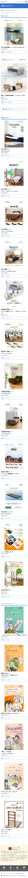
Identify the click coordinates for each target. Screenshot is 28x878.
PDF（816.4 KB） (7, 518)
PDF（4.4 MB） (6, 596)
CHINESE (17, 873)
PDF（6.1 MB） (6, 556)
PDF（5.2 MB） (6, 275)
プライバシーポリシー (11, 873)
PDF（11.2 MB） (6, 679)
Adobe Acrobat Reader (8, 852)
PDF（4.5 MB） (6, 758)
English (22, 1)
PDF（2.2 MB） (6, 398)
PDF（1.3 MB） (6, 438)
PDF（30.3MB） (8, 102)
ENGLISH (21, 873)
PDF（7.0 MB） (6, 796)
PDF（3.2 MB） (6, 155)
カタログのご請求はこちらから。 (8, 12)
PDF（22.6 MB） (7, 836)
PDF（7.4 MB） (6, 318)
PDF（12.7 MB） (7, 718)
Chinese (19, 1)
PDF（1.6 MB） (6, 235)
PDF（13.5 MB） (7, 639)
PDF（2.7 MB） (6, 195)
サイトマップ (3, 873)
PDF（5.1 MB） (6, 358)
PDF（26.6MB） (7, 52)
